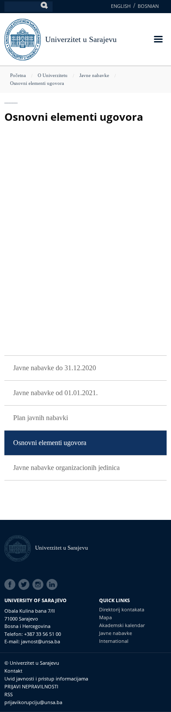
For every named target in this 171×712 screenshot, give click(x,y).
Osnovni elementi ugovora (37, 83)
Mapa (105, 617)
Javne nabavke (94, 75)
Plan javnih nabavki (40, 417)
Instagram (39, 584)
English (121, 6)
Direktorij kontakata (121, 609)
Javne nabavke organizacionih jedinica (66, 467)
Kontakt (13, 670)
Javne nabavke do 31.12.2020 (54, 368)
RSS (8, 694)
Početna (18, 75)
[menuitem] (85, 368)
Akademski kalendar (122, 625)
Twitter (25, 584)
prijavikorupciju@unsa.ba (33, 702)
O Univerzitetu (53, 75)
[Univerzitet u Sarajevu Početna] (22, 38)
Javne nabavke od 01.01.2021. (55, 392)
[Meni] (157, 40)
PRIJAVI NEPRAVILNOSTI (31, 686)
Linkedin (53, 584)
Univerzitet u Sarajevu (81, 39)
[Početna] (19, 547)
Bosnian (148, 6)
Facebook (11, 584)
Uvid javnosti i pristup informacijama (46, 678)
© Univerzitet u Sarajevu (31, 662)
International (113, 640)
